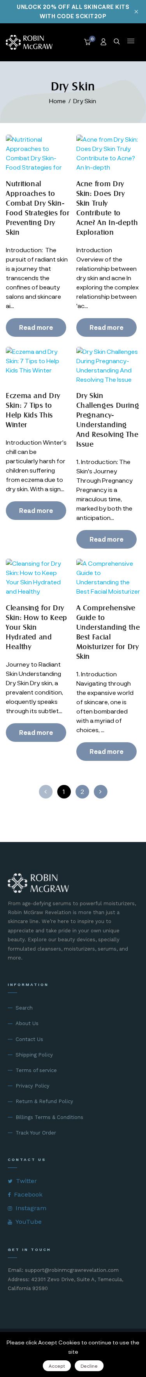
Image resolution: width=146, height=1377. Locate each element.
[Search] (117, 42)
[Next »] (100, 791)
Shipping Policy (34, 1055)
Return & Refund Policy (44, 1101)
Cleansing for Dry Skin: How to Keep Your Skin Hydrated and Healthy (36, 627)
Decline (89, 1365)
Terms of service (36, 1070)
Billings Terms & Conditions (49, 1117)
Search (24, 1008)
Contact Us (29, 1039)
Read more (36, 327)
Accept (57, 1365)
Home (57, 100)
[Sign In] (104, 42)
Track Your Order (36, 1133)
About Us (27, 1023)
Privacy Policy (32, 1086)
